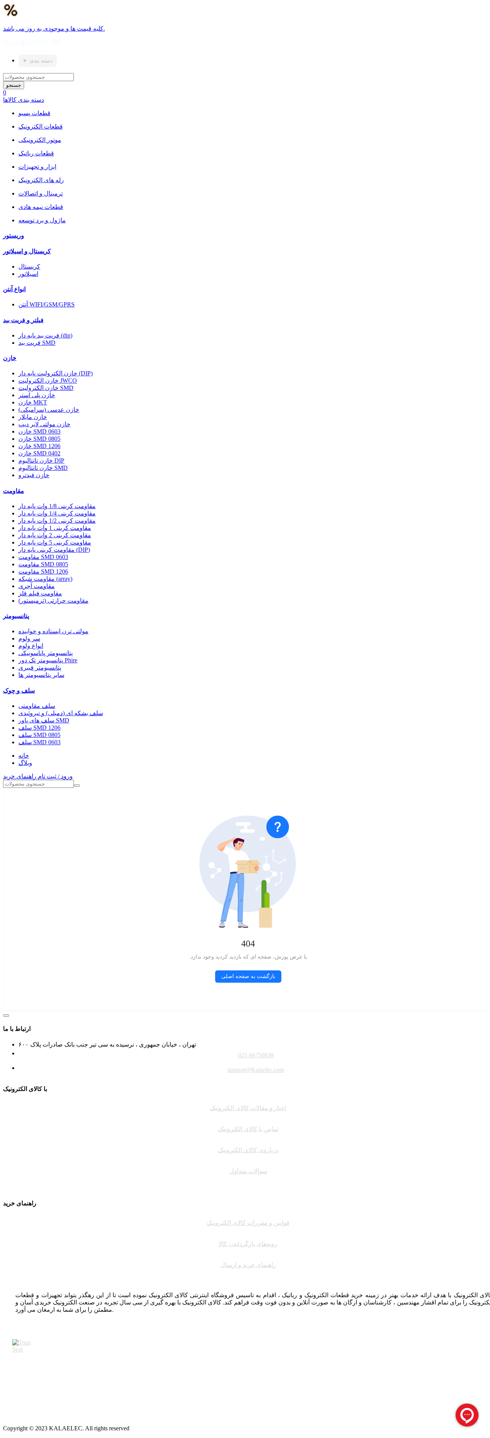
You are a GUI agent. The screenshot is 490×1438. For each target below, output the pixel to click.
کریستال (29, 266)
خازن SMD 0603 (39, 431)
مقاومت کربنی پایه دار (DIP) (54, 549)
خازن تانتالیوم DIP (41, 460)
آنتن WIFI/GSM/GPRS (46, 304)
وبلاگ (25, 763)
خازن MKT (32, 402)
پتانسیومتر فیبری (39, 667)
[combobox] (37, 61)
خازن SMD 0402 (39, 453)
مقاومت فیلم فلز (40, 593)
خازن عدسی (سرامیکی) (48, 409)
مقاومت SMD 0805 (43, 564)
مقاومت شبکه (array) (45, 579)
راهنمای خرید (20, 776)
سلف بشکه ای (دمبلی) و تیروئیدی (60, 713)
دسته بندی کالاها (23, 99)
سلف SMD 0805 (39, 735)
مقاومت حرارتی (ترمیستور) (53, 600)
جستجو (13, 85)
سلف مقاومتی (36, 706)
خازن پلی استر (36, 395)
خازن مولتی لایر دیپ (44, 424)
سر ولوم (29, 638)
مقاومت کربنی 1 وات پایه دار (54, 528)
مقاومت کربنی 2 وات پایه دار (54, 535)
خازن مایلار (32, 417)
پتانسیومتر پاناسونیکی (45, 653)
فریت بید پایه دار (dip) (45, 335)
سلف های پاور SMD (43, 720)
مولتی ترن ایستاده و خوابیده (53, 631)
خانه (23, 755)
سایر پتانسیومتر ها (41, 675)
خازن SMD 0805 (39, 438)
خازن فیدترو (33, 475)
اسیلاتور (28, 274)
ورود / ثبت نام (55, 776)
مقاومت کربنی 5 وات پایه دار (54, 542)
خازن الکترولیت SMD (46, 388)
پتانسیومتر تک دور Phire (47, 660)
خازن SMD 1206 (39, 446)
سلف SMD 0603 (39, 742)
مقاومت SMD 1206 (43, 571)
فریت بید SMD (37, 342)
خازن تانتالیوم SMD (43, 468)
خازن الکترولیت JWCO (47, 380)
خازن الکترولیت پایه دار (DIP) (55, 373)
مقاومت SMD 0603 (43, 557)
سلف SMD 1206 (39, 727)
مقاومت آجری (36, 586)
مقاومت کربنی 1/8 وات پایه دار (57, 506)
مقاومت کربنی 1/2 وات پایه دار (57, 520)
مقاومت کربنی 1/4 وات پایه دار (57, 513)
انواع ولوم (30, 645)
